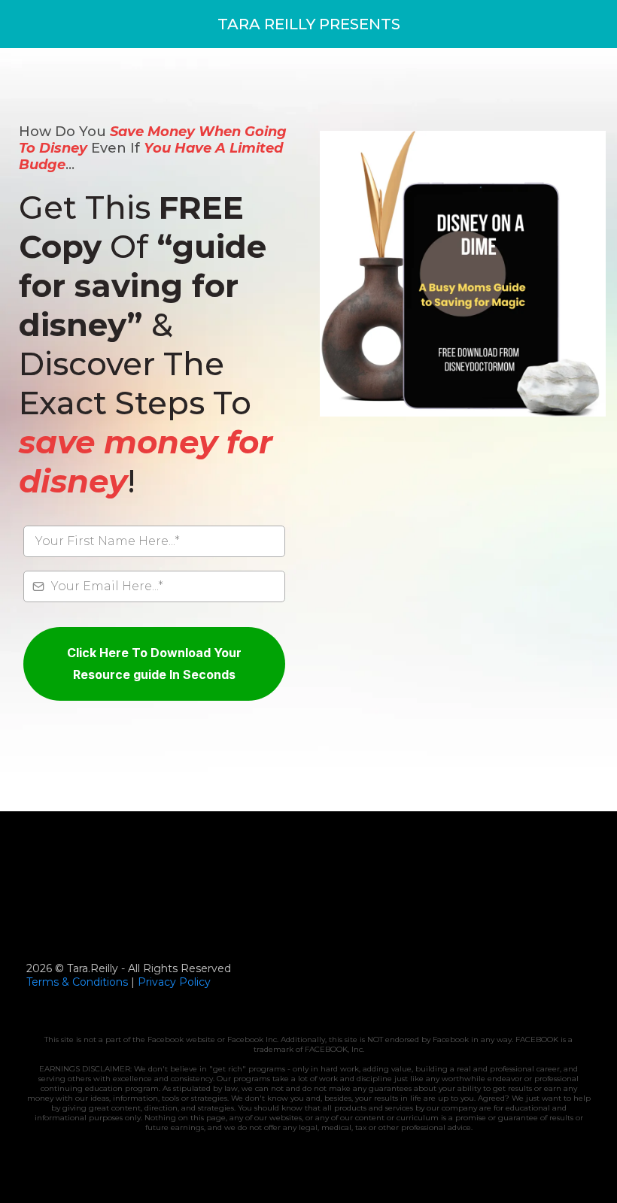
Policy (193, 982)
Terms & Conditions (77, 982)
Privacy (157, 982)
